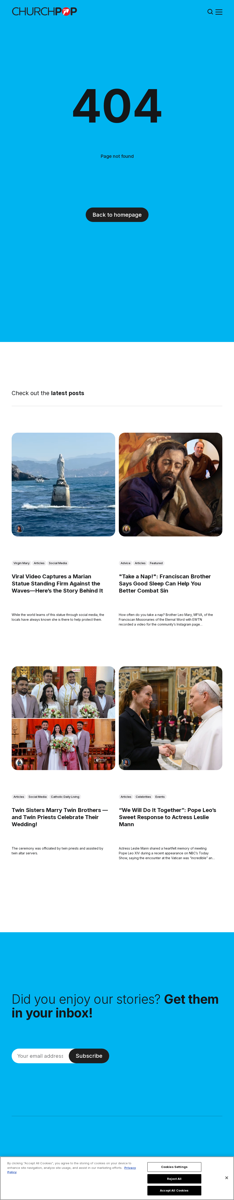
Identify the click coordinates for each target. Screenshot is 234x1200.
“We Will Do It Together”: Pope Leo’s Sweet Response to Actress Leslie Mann (167, 816)
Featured (156, 563)
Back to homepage (117, 214)
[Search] (210, 11)
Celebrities (143, 796)
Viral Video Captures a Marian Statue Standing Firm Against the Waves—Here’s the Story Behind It (57, 583)
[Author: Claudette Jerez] (19, 528)
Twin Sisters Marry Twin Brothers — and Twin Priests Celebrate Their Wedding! (60, 816)
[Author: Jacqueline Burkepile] (126, 528)
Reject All (174, 1179)
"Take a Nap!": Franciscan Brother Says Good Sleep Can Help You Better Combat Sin (165, 583)
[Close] (227, 1178)
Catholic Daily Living (65, 796)
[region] (117, 1178)
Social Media (58, 563)
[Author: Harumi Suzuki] (19, 762)
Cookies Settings (174, 1167)
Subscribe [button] (89, 1055)
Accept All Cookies (174, 1190)
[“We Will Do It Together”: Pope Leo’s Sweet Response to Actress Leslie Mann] (170, 718)
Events (160, 796)
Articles (39, 563)
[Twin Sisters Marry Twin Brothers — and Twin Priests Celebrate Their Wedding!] (63, 718)
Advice (125, 563)
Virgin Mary (21, 563)
